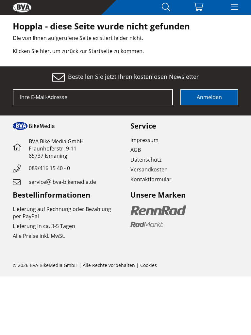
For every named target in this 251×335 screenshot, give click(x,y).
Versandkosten (149, 169)
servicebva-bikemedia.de (62, 181)
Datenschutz (145, 159)
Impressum (144, 140)
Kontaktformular (151, 179)
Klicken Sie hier (31, 51)
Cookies (148, 265)
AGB (135, 149)
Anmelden (209, 97)
